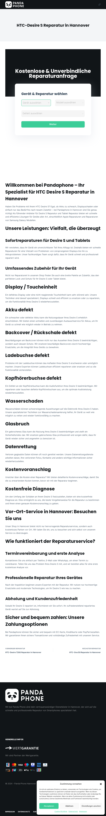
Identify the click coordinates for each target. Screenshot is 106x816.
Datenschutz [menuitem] (24, 812)
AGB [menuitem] (34, 812)
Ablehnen (69, 806)
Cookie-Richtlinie (61, 811)
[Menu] (99, 4)
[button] (101, 784)
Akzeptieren (49, 806)
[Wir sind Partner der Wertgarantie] (53, 747)
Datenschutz (73, 811)
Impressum (83, 811)
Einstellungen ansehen (91, 806)
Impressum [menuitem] (10, 812)
